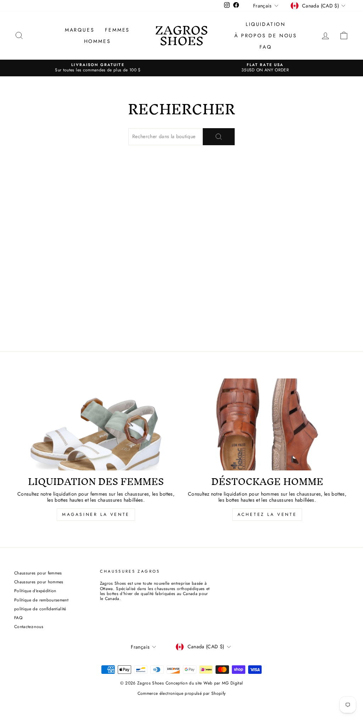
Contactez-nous (28, 626)
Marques (80, 29)
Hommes (97, 41)
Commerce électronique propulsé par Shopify (182, 693)
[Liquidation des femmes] (96, 424)
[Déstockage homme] (267, 424)
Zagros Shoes (181, 35)
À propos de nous (265, 35)
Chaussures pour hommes (38, 582)
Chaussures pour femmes (38, 573)
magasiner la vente (96, 514)
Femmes (117, 29)
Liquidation (266, 24)
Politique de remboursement (41, 600)
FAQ (265, 46)
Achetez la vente (267, 514)
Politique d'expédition (35, 591)
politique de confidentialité (40, 609)
